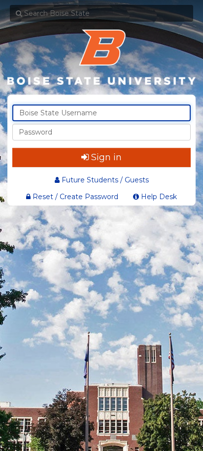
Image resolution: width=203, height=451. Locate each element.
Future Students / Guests (105, 179)
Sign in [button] (106, 157)
